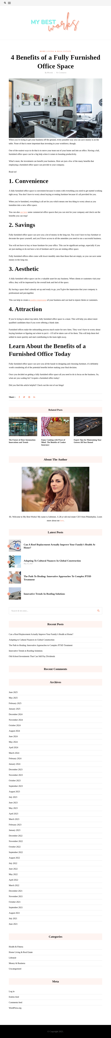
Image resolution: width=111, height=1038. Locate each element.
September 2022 (16, 852)
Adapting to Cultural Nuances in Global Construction (52, 560)
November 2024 (16, 720)
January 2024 (14, 764)
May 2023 (13, 808)
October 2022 (15, 847)
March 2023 (14, 819)
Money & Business (17, 963)
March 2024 (14, 753)
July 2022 (13, 863)
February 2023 (15, 825)
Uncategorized (15, 969)
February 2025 (15, 703)
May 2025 (13, 698)
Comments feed (15, 1002)
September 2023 (16, 786)
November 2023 (16, 775)
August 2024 (14, 731)
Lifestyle (12, 958)
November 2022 (16, 841)
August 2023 (14, 791)
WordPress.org (15, 1008)
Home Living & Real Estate (55, 51)
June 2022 (13, 869)
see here (23, 212)
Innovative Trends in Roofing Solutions (44, 593)
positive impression (38, 300)
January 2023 (14, 830)
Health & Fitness (16, 947)
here (62, 520)
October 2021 (15, 902)
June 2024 (13, 736)
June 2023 (13, 802)
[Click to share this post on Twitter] (24, 397)
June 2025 (13, 692)
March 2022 (14, 885)
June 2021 (13, 924)
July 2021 (13, 918)
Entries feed (14, 997)
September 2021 (16, 907)
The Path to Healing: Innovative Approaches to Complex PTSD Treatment (40, 645)
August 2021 (14, 913)
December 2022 (15, 836)
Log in (11, 991)
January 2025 (14, 709)
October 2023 (15, 780)
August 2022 (14, 858)
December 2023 (15, 769)
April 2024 (13, 747)
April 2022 (13, 880)
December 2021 (15, 891)
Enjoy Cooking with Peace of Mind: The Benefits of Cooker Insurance (53, 442)
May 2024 (13, 742)
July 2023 (13, 797)
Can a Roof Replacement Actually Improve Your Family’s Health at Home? (41, 634)
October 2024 (15, 725)
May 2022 (13, 874)
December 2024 (15, 714)
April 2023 (13, 813)
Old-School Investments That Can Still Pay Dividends (32, 656)
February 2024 (15, 758)
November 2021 (16, 896)
